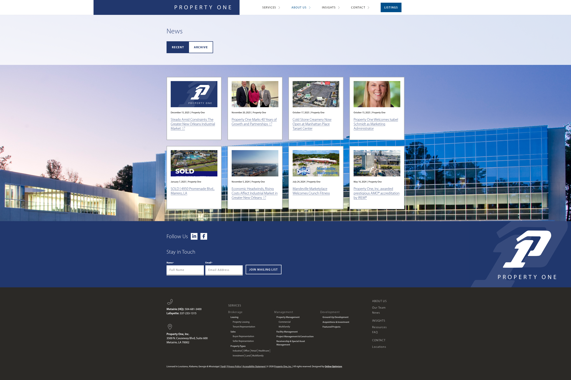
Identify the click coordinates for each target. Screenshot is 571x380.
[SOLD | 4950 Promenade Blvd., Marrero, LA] (194, 163)
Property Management (288, 317)
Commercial (285, 321)
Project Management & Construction (295, 336)
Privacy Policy (234, 366)
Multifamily (258, 355)
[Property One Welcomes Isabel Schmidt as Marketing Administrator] (377, 94)
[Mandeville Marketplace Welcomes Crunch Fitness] (316, 163)
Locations (379, 347)
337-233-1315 (188, 313)
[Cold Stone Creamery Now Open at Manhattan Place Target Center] (316, 94)
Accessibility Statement (254, 366)
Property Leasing (241, 321)
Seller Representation (243, 341)
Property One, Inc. (283, 366)
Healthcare (263, 350)
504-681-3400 (193, 309)
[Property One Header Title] (203, 7)
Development (330, 312)
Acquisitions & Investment (336, 321)
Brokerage (235, 312)
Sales (233, 331)
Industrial (237, 350)
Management (283, 312)
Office (247, 350)
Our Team (379, 307)
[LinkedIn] (194, 236)
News (376, 312)
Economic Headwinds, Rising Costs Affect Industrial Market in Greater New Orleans (255, 193)
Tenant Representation (244, 326)
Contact (379, 340)
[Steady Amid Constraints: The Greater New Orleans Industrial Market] (194, 94)
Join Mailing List (263, 269)
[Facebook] (203, 236)
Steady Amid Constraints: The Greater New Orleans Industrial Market (193, 124)
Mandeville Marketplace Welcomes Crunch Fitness (311, 191)
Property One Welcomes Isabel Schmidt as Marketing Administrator (376, 124)
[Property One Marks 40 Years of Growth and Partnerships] (255, 94)
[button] (279, 7)
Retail (254, 350)
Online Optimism (333, 366)
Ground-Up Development (336, 317)
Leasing (234, 317)
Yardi (223, 366)
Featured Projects (332, 326)
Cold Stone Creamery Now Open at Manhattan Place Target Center (312, 124)
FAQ (375, 332)
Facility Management (287, 331)
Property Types (238, 346)
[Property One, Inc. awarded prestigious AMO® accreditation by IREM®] (377, 163)
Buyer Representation (243, 336)
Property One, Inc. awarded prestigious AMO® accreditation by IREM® (377, 193)
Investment (238, 355)
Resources (379, 327)
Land (248, 355)
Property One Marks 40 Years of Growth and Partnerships (254, 121)
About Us (379, 301)
